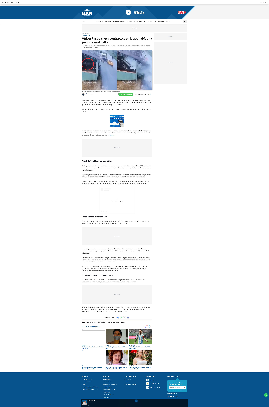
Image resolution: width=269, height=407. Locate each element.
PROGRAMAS (100, 21)
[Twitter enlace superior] (260, 2)
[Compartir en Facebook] (117, 317)
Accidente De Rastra (115, 322)
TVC (8, 2)
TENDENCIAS (131, 21)
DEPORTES (151, 21)
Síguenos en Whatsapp (127, 94)
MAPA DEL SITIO (87, 382)
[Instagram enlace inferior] (177, 396)
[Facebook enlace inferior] (174, 396)
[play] (136, 401)
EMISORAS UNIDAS (15, 2)
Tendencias (87, 33)
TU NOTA (4, 2)
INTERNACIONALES (142, 21)
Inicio (83, 33)
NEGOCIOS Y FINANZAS (119, 21)
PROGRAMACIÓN (159, 21)
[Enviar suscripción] (184, 387)
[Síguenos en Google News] (128, 317)
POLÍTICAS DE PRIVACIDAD (90, 389)
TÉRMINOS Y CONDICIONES (90, 387)
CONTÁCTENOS (87, 379)
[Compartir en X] (124, 317)
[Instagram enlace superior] (265, 2)
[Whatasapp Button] (266, 395)
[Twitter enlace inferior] (168, 396)
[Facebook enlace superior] (263, 2)
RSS (84, 384)
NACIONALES (108, 21)
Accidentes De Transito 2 (104, 322)
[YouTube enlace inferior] (171, 396)
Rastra (95, 322)
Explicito (123, 322)
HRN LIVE (168, 21)
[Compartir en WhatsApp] (121, 317)
